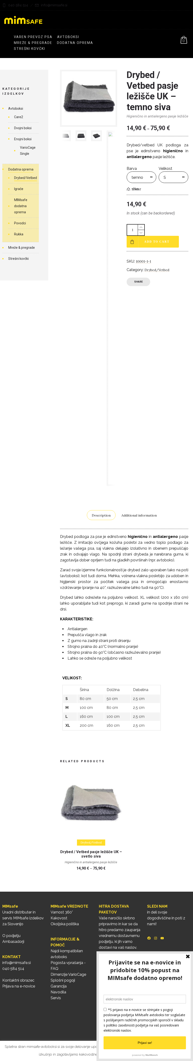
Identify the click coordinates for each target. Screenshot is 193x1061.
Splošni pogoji (63, 980)
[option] (65, 135)
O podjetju (11, 935)
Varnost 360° (62, 912)
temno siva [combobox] (137, 179)
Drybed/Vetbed (157, 270)
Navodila (58, 992)
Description (101, 515)
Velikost (165, 168)
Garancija (59, 986)
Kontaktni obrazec (18, 980)
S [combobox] (165, 177)
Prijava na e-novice (18, 986)
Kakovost (59, 918)
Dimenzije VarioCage (68, 974)
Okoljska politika (65, 924)
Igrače (18, 189)
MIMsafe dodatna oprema (20, 206)
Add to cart (156, 241)
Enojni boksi (23, 139)
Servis (56, 998)
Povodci (20, 223)
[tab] (101, 515)
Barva (132, 168)
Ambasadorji (13, 941)
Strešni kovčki (29, 49)
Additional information (139, 515)
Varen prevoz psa (33, 37)
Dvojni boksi (23, 128)
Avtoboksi (68, 37)
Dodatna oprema (75, 43)
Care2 (18, 117)
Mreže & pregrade (33, 43)
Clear (137, 189)
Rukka (18, 234)
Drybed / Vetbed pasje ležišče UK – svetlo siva (91, 854)
